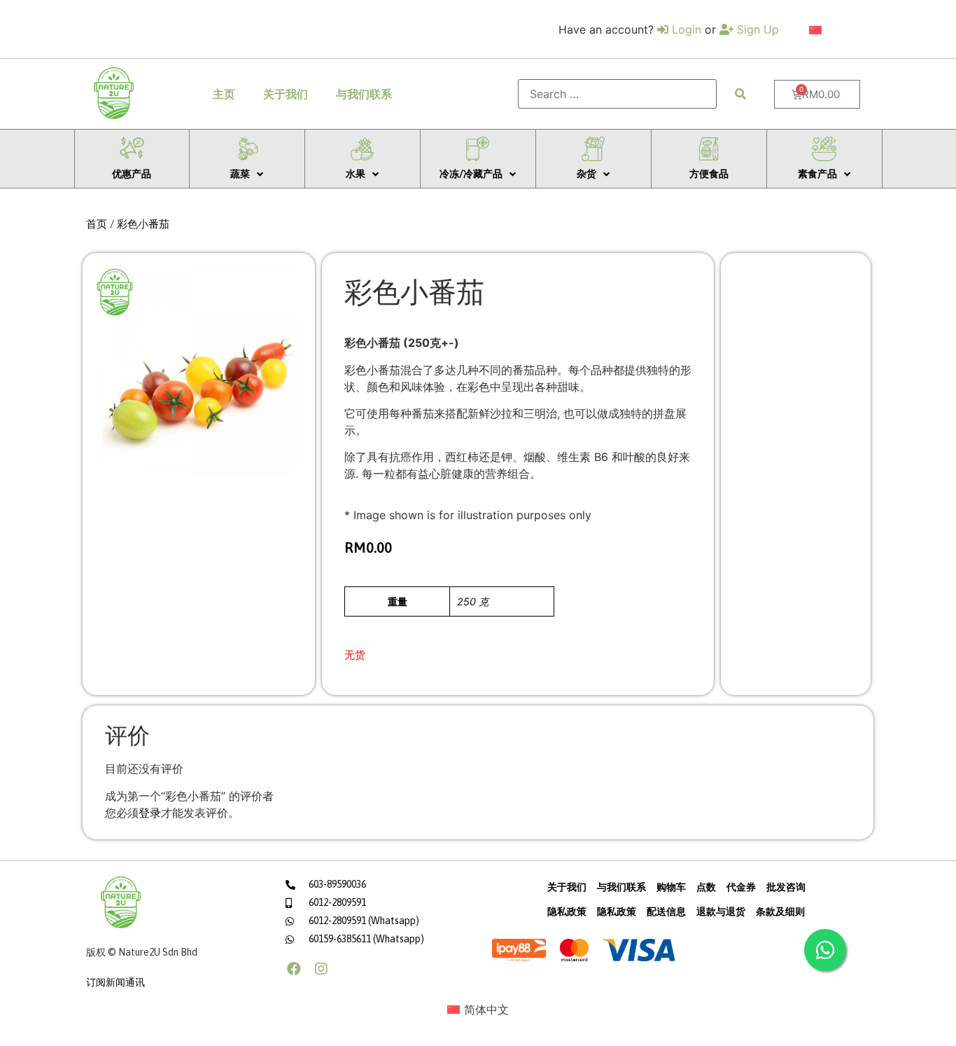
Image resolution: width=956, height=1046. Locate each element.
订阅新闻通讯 (115, 982)
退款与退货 (720, 911)
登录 (150, 813)
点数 (706, 887)
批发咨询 (786, 887)
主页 (224, 94)
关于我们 (285, 94)
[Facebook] (294, 969)
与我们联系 (364, 94)
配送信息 (666, 911)
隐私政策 (566, 911)
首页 (96, 224)
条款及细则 (780, 911)
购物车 (671, 887)
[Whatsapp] (825, 950)
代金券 (741, 887)
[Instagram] (321, 969)
